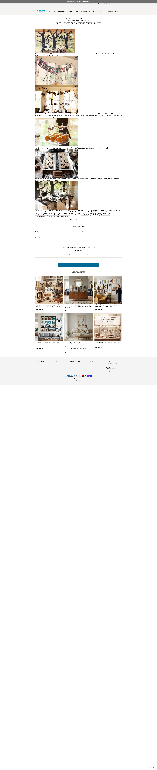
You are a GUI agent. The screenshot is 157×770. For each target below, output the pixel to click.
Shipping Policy (91, 368)
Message (38, 237)
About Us (55, 364)
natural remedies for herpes (52, 148)
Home (67, 18)
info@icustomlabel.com (111, 363)
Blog (54, 368)
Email (81, 231)
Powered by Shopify (78, 380)
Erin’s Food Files (105, 215)
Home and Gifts (38, 366)
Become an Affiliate (75, 364)
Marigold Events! (112, 53)
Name (37, 231)
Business (37, 368)
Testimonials (56, 366)
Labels (36, 364)
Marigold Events (39, 216)
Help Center (91, 364)
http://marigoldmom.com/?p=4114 (62, 216)
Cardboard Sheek (63, 213)
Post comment (78, 250)
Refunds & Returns (92, 366)
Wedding (37, 370)
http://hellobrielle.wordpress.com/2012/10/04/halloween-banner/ (52, 215)
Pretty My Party (100, 53)
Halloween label (81, 115)
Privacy (90, 370)
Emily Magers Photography (113, 211)
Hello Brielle (89, 213)
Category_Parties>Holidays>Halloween (75, 20)
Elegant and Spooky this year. (50, 55)
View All (37, 372)
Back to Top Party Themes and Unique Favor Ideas (79, 264)
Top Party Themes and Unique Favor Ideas (80, 18)
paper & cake (84, 215)
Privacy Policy (84, 254)
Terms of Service (94, 254)
